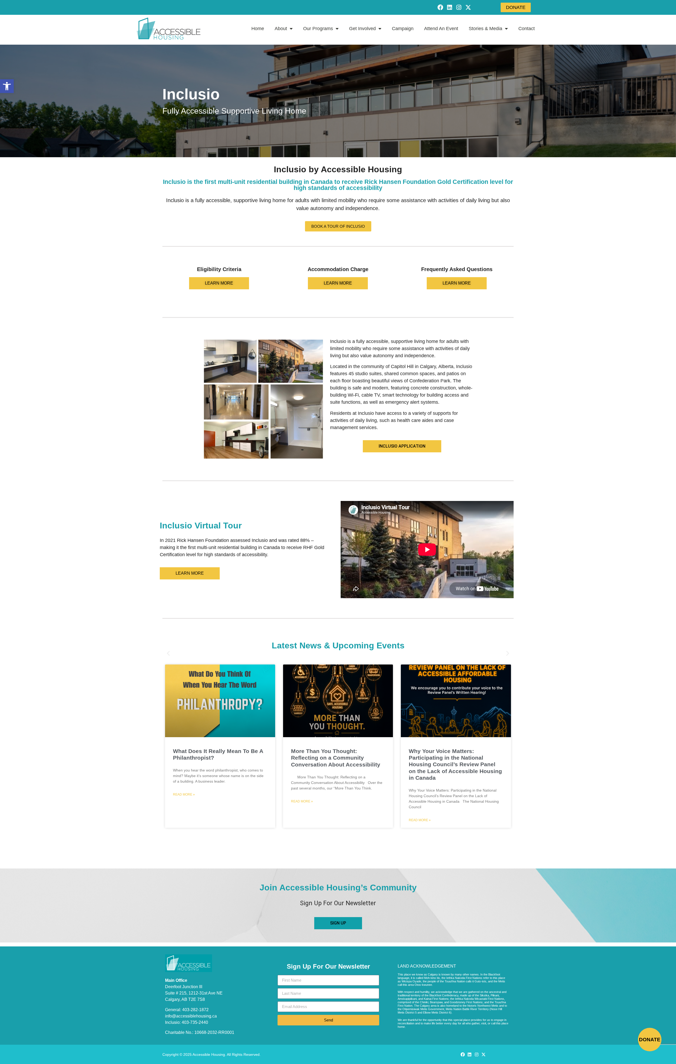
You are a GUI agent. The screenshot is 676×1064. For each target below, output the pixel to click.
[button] (7, 86)
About (281, 28)
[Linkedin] (449, 7)
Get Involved (362, 28)
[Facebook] (440, 7)
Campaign (403, 28)
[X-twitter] (468, 7)
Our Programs (318, 28)
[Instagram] (458, 7)
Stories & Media (485, 28)
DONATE (649, 1039)
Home (257, 28)
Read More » (184, 794)
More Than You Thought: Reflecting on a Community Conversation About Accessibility (335, 757)
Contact (526, 28)
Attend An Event (441, 28)
